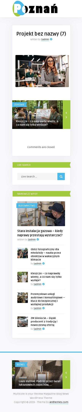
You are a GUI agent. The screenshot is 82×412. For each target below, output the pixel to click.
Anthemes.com (59, 402)
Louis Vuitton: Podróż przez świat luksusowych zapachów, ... (37, 383)
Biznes (18, 364)
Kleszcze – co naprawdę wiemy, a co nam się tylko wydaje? (37, 123)
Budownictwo (26, 205)
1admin (45, 39)
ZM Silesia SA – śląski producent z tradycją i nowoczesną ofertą (44, 322)
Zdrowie (19, 104)
